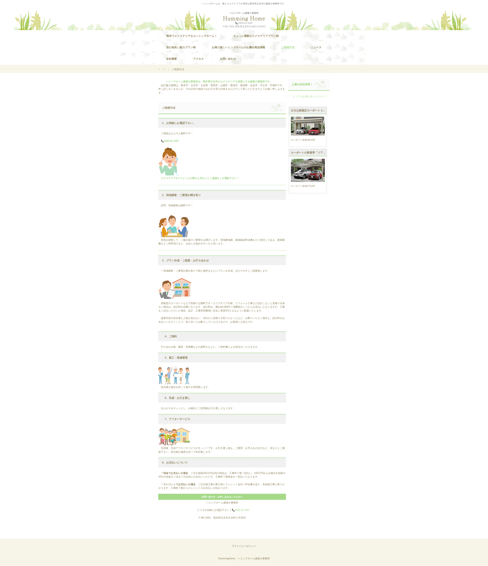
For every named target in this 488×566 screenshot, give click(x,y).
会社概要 (171, 58)
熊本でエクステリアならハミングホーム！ (191, 35)
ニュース (316, 47)
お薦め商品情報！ (302, 84)
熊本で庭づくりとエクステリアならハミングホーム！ (244, 16)
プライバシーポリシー (244, 546)
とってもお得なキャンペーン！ (310, 96)
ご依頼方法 (288, 47)
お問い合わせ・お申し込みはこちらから (222, 496)
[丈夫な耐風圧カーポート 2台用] (308, 126)
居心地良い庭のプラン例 (181, 47)
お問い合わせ (228, 58)
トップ (162, 69)
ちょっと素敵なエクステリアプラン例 (256, 35)
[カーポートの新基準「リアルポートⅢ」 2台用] (308, 170)
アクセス (198, 58)
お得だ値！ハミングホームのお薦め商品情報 (238, 47)
